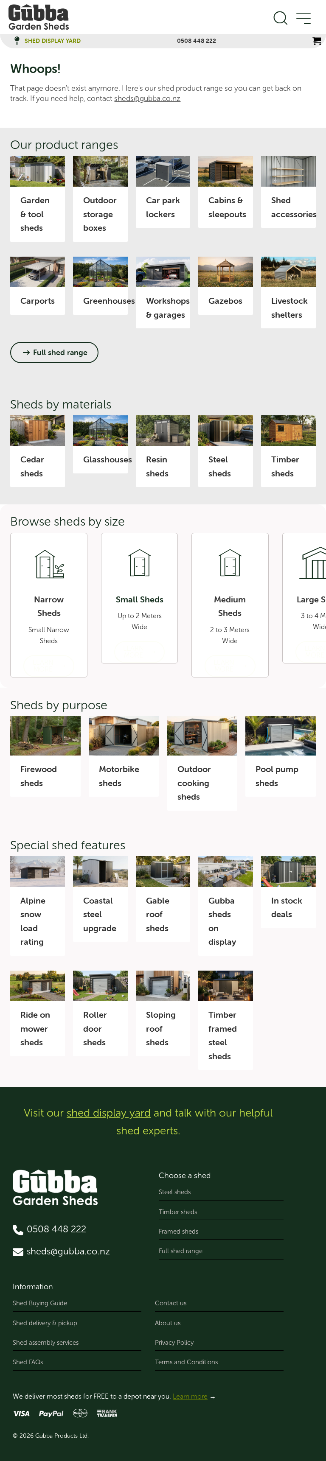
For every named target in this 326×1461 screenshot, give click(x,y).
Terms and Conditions (186, 1362)
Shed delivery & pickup (45, 1323)
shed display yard (109, 1113)
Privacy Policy (174, 1342)
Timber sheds (178, 1212)
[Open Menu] (303, 18)
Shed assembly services (46, 1342)
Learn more (190, 1396)
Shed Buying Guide (40, 1303)
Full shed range (180, 1251)
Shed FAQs (28, 1362)
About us (167, 1323)
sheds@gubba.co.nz (147, 98)
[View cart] (316, 40)
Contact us (170, 1303)
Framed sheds (178, 1231)
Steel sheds (175, 1192)
